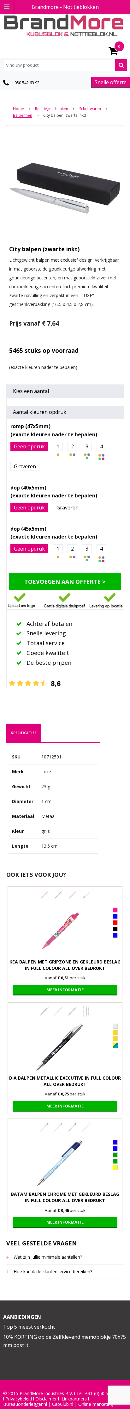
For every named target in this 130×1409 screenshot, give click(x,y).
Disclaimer (46, 1398)
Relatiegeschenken (51, 109)
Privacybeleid (18, 1398)
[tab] (23, 733)
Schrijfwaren (90, 109)
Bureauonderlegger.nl (25, 1404)
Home (18, 109)
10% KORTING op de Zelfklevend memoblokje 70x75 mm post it (64, 1341)
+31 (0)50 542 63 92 (105, 1393)
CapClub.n (62, 1404)
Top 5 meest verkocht (29, 1326)
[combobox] (65, 65)
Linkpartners (74, 1398)
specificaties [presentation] (24, 732)
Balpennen (22, 116)
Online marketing (95, 1404)
